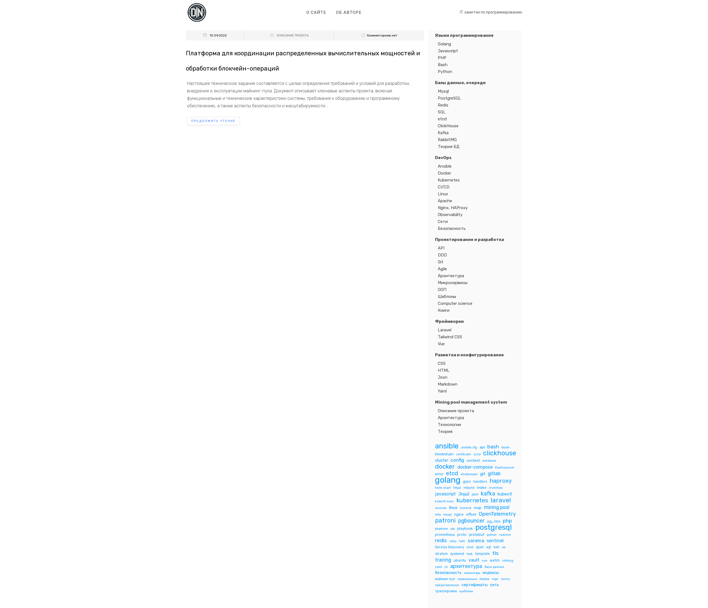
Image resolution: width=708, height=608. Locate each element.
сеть (494, 584)
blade (505, 447)
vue (484, 560)
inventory (496, 488)
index (481, 487)
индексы (491, 572)
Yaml (442, 391)
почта (505, 579)
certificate (463, 454)
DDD (442, 255)
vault (473, 560)
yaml (438, 567)
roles (452, 541)
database (489, 461)
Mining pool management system (471, 402)
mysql (447, 514)
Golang (444, 43)
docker (445, 466)
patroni (445, 520)
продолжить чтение (213, 121)
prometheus (445, 535)
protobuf (476, 534)
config (457, 460)
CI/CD (443, 187)
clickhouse (499, 453)
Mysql (443, 91)
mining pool (496, 507)
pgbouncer (471, 521)
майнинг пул (445, 579)
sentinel (495, 540)
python (492, 535)
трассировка (446, 591)
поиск (484, 579)
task (470, 554)
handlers (480, 482)
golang (447, 480)
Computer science (455, 303)
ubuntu (460, 560)
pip (453, 529)
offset (471, 514)
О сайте (316, 12)
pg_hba (493, 521)
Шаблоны (447, 296)
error (439, 474)
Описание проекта (293, 35)
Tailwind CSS (450, 336)
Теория (445, 431)
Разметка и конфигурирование (469, 354)
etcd (442, 118)
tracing (443, 560)
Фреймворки (449, 321)
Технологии (449, 424)
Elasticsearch (504, 467)
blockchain (444, 454)
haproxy (501, 481)
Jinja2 (463, 494)
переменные (467, 579)
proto (462, 535)
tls (495, 553)
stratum (441, 554)
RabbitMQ (447, 139)
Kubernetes (449, 180)
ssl (504, 547)
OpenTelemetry (497, 514)
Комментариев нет (382, 35)
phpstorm (441, 529)
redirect (505, 535)
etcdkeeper (469, 474)
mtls (438, 514)
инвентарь (472, 573)
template (482, 554)
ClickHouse (448, 125)
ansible (447, 446)
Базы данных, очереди (460, 82)
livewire (466, 508)
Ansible (445, 166)
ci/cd (477, 454)
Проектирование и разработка (469, 239)
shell (470, 547)
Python (445, 71)
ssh (496, 547)
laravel (501, 500)
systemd (457, 554)
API (441, 248)
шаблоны (466, 591)
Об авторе (348, 12)
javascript (445, 494)
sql (488, 547)
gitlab (494, 473)
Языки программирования (464, 35)
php (507, 521)
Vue (441, 343)
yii (446, 567)
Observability (450, 214)
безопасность (448, 572)
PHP (442, 57)
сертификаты (475, 584)
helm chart (443, 488)
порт (495, 579)
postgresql (493, 527)
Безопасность (452, 228)
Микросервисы (452, 282)
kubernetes (472, 500)
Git (440, 261)
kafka (488, 494)
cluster (441, 460)
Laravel (444, 330)
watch (495, 560)
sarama (476, 540)
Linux (443, 193)
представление (447, 585)
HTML (443, 370)
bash (493, 447)
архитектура (466, 566)
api (482, 447)
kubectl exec (444, 501)
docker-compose (475, 467)
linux (453, 507)
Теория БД (448, 146)
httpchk (469, 488)
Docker (444, 173)
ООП (442, 289)
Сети (443, 221)
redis (441, 541)
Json (442, 377)
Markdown (447, 384)
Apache (445, 200)
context (473, 460)
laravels (441, 508)
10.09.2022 (218, 35)
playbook (465, 528)
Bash (442, 64)
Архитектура (451, 275)
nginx (459, 514)
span (480, 547)
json (475, 494)
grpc (467, 481)
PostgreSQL (449, 98)
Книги (443, 310)
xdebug (507, 560)
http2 (457, 488)
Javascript (448, 50)
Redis (443, 105)
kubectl (505, 494)
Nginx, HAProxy (453, 207)
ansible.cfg (469, 447)
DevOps (443, 157)
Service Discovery (449, 547)
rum (462, 541)
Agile (442, 268)
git (482, 473)
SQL (442, 112)
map (477, 507)
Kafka (443, 132)
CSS (442, 363)
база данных (494, 567)
